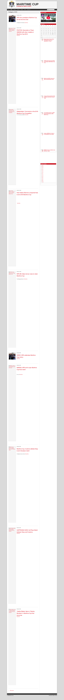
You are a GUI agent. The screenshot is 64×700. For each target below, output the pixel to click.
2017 (42, 173)
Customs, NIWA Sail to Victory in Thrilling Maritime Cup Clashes (49, 134)
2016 (42, 172)
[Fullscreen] (54, 21)
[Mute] (52, 21)
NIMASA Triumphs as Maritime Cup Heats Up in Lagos (49, 150)
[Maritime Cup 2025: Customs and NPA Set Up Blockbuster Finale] (42, 87)
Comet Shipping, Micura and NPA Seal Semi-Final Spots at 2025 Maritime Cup (49, 113)
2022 (42, 177)
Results (22, 9)
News (11, 9)
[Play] (42, 21)
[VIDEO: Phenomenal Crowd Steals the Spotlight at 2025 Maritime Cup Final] (42, 69)
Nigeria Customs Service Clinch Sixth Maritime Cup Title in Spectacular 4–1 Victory (49, 40)
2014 (42, 169)
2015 (42, 170)
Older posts (11, 690)
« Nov (42, 37)
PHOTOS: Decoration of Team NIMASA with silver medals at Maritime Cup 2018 (25, 32)
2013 (42, 168)
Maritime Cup (27, 4)
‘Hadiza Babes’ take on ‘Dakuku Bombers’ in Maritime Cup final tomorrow (26, 613)
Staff (25, 9)
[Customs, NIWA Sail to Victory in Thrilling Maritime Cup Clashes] (42, 141)
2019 (42, 176)
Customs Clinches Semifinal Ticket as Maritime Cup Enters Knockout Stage (49, 97)
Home (8, 9)
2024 (42, 180)
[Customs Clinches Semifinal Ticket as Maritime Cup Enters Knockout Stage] (42, 104)
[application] (48, 18)
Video (43, 181)
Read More (26, 22)
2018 (42, 174)
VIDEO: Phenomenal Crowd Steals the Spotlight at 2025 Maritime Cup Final (49, 61)
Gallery (15, 9)
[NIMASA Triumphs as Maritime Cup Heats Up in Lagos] (42, 156)
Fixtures (18, 9)
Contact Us (28, 9)
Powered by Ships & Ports (53, 695)
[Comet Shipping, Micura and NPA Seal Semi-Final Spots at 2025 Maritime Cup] (42, 122)
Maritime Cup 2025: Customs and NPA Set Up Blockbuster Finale (49, 79)
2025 (42, 165)
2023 (42, 179)
